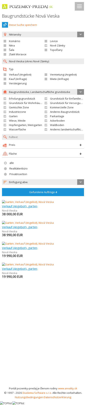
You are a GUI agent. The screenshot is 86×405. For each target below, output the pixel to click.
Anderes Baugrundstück (65, 112)
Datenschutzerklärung (57, 397)
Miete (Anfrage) (59, 79)
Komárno (14, 41)
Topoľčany (56, 50)
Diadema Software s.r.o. (37, 393)
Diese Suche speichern (23, 25)
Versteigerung (18, 83)
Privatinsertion (18, 174)
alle (11, 163)
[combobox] (43, 182)
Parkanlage (57, 116)
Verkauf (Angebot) (20, 74)
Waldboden (57, 125)
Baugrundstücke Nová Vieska (31, 16)
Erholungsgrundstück (22, 98)
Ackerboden (57, 120)
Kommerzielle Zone (62, 107)
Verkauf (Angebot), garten (19, 206)
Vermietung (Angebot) (63, 74)
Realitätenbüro (18, 168)
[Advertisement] (43, 341)
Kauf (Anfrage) (18, 79)
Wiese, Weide (17, 120)
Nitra (12, 45)
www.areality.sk (67, 388)
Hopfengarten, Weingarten (25, 125)
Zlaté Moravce (17, 54)
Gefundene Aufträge (43, 192)
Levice (54, 41)
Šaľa (11, 50)
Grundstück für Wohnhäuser (26, 103)
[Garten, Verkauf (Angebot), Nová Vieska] (28, 202)
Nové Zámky (57, 45)
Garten (13, 116)
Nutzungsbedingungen (29, 397)
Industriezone (17, 112)
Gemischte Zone (19, 107)
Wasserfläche (17, 129)
